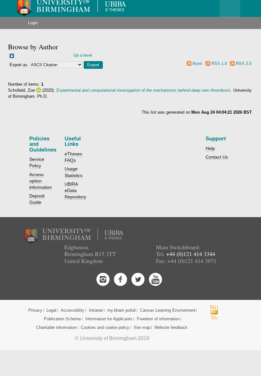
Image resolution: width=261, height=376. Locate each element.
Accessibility (72, 310)
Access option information (40, 181)
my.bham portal (121, 310)
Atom (197, 63)
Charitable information (56, 327)
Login (33, 22)
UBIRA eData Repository (75, 190)
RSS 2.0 (243, 63)
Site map (142, 327)
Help (210, 148)
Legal (51, 310)
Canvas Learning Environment (167, 310)
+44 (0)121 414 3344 (190, 254)
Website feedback (170, 327)
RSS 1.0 (219, 63)
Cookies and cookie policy (105, 327)
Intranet (96, 310)
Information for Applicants (108, 318)
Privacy (35, 310)
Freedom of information (158, 318)
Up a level (83, 55)
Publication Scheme (62, 318)
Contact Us (217, 157)
